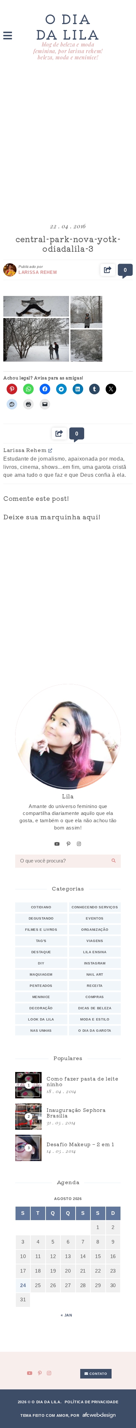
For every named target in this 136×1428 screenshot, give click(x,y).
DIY (41, 963)
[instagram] (79, 844)
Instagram (95, 963)
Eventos (95, 918)
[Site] (50, 450)
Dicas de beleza (95, 1008)
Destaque (41, 952)
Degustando (41, 918)
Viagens (94, 941)
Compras (94, 997)
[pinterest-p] (69, 844)
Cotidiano (41, 907)
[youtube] (57, 844)
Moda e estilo (94, 1019)
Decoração (41, 1008)
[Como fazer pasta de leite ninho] (68, 1085)
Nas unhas (41, 1030)
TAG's (41, 941)
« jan (66, 1315)
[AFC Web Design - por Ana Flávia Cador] (99, 1415)
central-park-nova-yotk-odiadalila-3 (68, 243)
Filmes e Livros (41, 929)
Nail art (94, 974)
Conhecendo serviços (95, 907)
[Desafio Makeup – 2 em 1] (68, 1148)
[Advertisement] (68, 143)
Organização (94, 929)
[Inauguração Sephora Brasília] (68, 1116)
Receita (95, 986)
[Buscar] (114, 861)
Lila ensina (94, 952)
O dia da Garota (94, 1030)
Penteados (41, 986)
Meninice (41, 997)
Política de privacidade (91, 1402)
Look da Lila (41, 1019)
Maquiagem (41, 974)
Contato (97, 1374)
